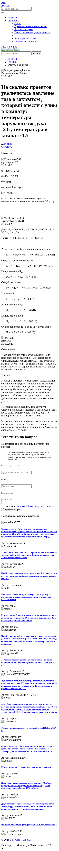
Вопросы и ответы (20, 839)
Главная (12, 17)
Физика (12, 61)
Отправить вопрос (12, 509)
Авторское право (23, 29)
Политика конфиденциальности (32, 32)
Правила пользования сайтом (30, 26)
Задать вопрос (9, 46)
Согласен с (29, 506)
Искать (36, 53)
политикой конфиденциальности (35, 506)
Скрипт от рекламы (25, 41)
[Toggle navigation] (2, 12)
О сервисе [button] (13, 20)
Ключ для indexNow (25, 38)
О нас (17, 23)
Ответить (6, 146)
